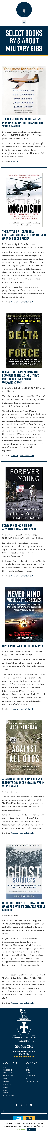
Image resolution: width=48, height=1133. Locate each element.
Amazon (14, 161)
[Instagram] (26, 1105)
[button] (24, 22)
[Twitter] (21, 1105)
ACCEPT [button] (31, 1129)
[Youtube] (31, 1105)
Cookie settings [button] (19, 1129)
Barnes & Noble (27, 301)
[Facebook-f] (17, 1105)
